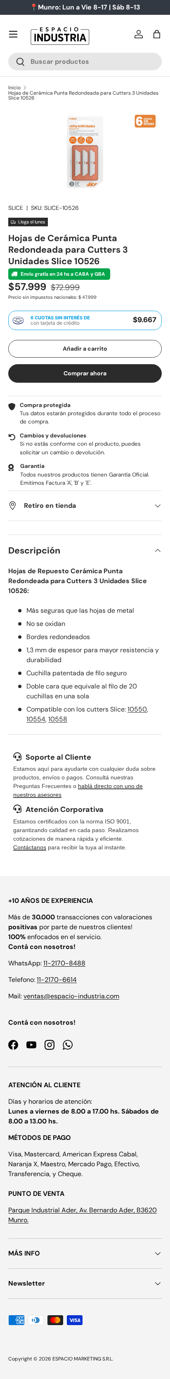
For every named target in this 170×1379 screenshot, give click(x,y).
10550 (137, 709)
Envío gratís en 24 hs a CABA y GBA (62, 274)
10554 (35, 719)
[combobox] (85, 61)
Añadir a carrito (85, 348)
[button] (157, 34)
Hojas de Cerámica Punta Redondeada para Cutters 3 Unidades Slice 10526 (83, 95)
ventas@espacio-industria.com (71, 996)
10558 (57, 719)
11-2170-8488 (64, 963)
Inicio (14, 87)
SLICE (15, 208)
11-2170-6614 (57, 979)
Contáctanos (29, 847)
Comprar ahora (85, 373)
